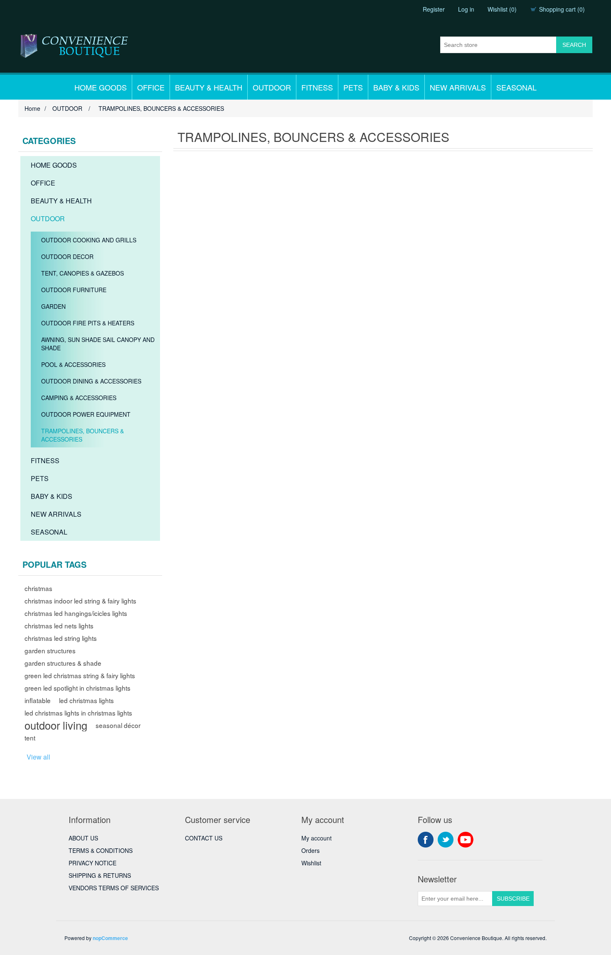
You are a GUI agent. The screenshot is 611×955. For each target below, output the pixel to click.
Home (32, 108)
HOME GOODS (100, 87)
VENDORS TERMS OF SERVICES (114, 888)
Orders (310, 850)
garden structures (50, 650)
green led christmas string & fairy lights (80, 675)
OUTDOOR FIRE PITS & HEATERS (87, 323)
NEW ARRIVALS (458, 87)
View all (38, 757)
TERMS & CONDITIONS (101, 850)
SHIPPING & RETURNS (100, 875)
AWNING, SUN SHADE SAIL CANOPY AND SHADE (98, 343)
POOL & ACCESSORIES (73, 364)
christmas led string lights (61, 637)
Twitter (445, 840)
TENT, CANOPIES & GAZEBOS (82, 273)
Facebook (426, 840)
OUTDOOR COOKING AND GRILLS (88, 240)
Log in (466, 9)
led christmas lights (86, 700)
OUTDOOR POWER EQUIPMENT (86, 414)
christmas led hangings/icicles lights (76, 613)
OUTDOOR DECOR (67, 256)
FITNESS (317, 87)
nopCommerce (110, 938)
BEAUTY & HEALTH (208, 87)
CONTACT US (203, 838)
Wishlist (311, 863)
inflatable (38, 700)
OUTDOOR (272, 87)
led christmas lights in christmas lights (78, 712)
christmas (38, 588)
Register (434, 9)
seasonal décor (118, 725)
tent (30, 737)
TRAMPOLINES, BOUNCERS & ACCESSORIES (82, 435)
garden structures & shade (63, 662)
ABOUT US (83, 838)
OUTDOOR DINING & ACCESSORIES (91, 381)
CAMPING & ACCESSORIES (78, 397)
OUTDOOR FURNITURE (73, 290)
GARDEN (53, 306)
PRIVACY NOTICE (92, 863)
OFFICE (151, 87)
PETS (353, 87)
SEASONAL (516, 87)
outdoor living (56, 725)
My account (316, 838)
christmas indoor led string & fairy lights (80, 600)
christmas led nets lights (59, 625)
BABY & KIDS (396, 87)
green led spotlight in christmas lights (78, 687)
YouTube (465, 840)
